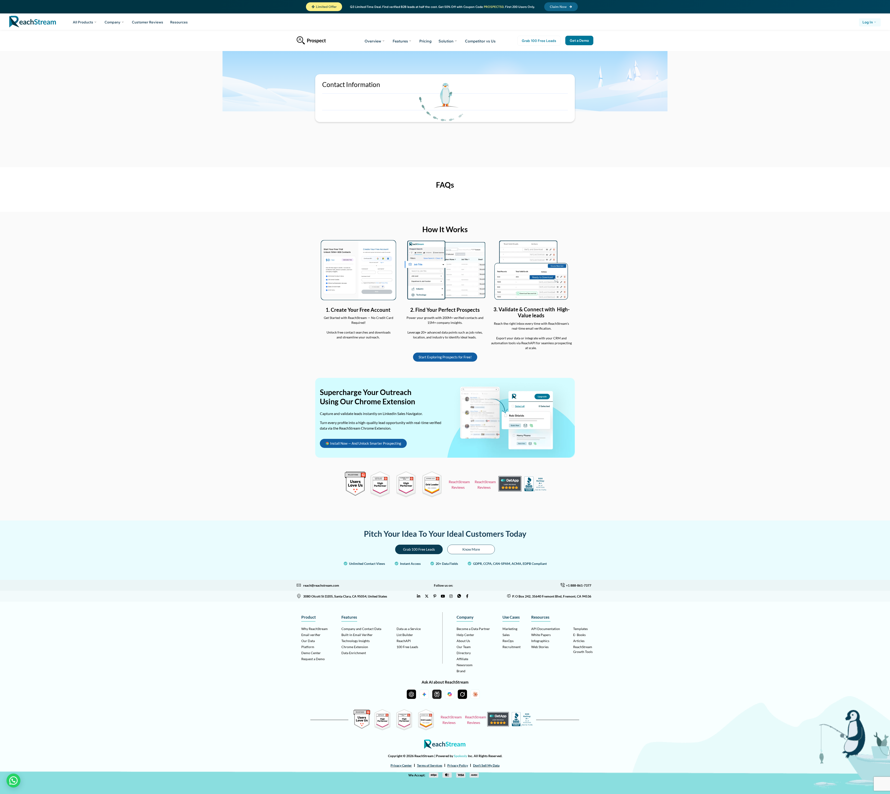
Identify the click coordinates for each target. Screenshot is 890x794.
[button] (324, 6)
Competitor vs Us (480, 41)
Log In (867, 22)
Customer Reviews (147, 22)
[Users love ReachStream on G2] (355, 494)
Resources (179, 22)
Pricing (425, 41)
